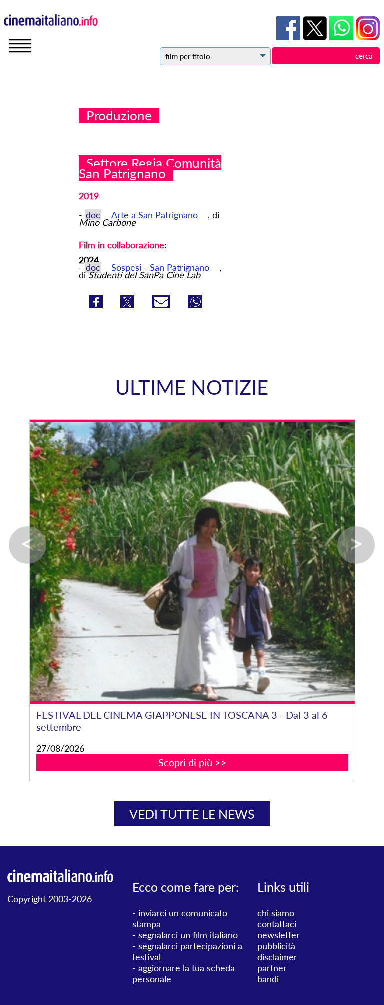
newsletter (279, 934)
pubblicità (277, 945)
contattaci (277, 923)
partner (272, 967)
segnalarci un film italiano (188, 934)
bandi (268, 978)
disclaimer (278, 956)
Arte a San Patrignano (156, 214)
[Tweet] (128, 305)
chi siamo (276, 912)
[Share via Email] (162, 305)
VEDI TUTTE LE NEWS (192, 813)
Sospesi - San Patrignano (161, 267)
